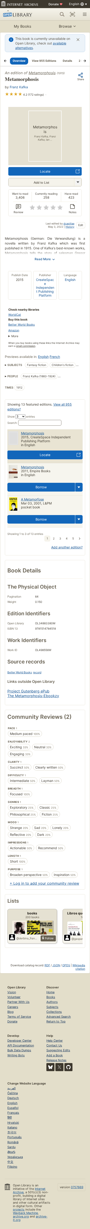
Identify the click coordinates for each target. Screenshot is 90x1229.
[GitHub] (68, 1067)
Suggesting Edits (58, 1050)
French (55, 357)
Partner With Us (18, 1002)
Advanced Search (58, 1016)
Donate (55, 4)
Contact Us (54, 1045)
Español (12, 1108)
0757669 (77, 1187)
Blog (10, 1012)
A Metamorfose (32, 499)
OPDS (66, 965)
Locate (45, 171)
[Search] (62, 14)
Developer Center (19, 1040)
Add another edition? (67, 547)
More (14, 336)
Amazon (13, 330)
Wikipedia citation (78, 967)
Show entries (21, 416)
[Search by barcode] (72, 14)
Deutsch (13, 1098)
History (70, 226)
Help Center (54, 1040)
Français (13, 1112)
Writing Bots (16, 1055)
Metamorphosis (42, 73)
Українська (15, 1157)
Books (50, 997)
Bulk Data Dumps (19, 1050)
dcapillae (68, 223)
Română (12, 1142)
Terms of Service (19, 1016)
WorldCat (14, 314)
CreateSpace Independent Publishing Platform (45, 287)
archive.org (21, 1216)
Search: (12, 422)
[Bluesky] (50, 1067)
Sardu (11, 1147)
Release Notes (56, 1060)
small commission (25, 346)
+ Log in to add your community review (44, 883)
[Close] (78, 39)
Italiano (12, 1127)
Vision (11, 992)
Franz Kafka (19, 87)
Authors (52, 1002)
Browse (65, 26)
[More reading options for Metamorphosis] (77, 182)
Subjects (52, 1007)
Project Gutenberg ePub (28, 691)
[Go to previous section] (5, 61)
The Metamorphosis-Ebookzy (33, 695)
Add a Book (54, 1055)
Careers (12, 1007)
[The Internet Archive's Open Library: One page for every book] (20, 14)
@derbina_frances (27, 938)
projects (18, 1209)
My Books (22, 26)
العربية (11, 1088)
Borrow (41, 487)
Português (14, 1137)
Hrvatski (13, 1122)
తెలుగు (11, 1152)
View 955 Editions (44, 60)
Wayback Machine (25, 1213)
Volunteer (14, 997)
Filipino (12, 1166)
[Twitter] (59, 1067)
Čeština (12, 1093)
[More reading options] (79, 487)
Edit (80, 225)
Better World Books (21, 324)
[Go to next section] (85, 61)
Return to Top (56, 1021)
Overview (19, 60)
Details (67, 60)
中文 (10, 1162)
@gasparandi (80, 938)
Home (50, 992)
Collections (54, 1012)
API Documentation (20, 1045)
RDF (47, 965)
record (37, 672)
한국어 (11, 1132)
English (70, 280)
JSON (56, 965)
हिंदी (9, 1117)
